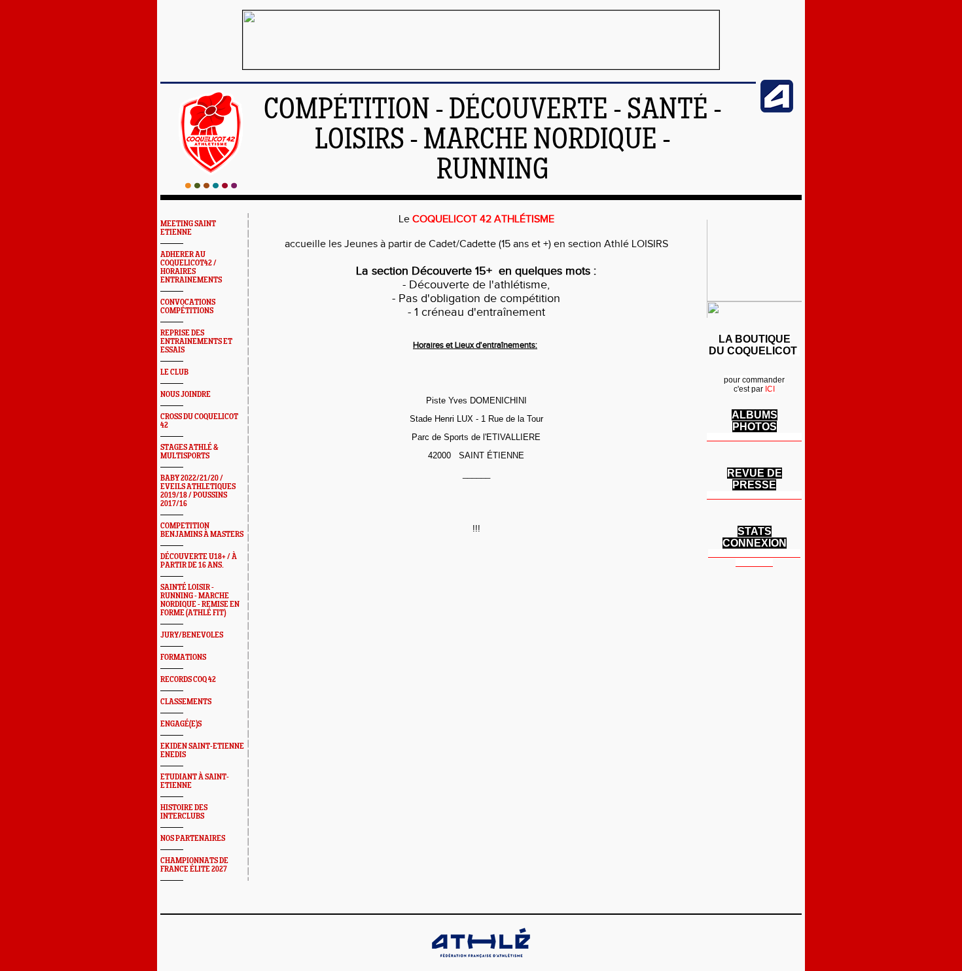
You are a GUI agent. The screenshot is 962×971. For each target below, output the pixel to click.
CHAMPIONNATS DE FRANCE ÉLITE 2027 (194, 865)
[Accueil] (211, 185)
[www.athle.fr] (776, 110)
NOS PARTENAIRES (192, 838)
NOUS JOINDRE (185, 394)
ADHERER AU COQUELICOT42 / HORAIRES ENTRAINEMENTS (191, 267)
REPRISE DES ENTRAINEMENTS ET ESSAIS (196, 341)
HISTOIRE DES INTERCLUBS (183, 812)
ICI (770, 389)
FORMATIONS (183, 657)
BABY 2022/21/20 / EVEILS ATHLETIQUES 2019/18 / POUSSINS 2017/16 (198, 491)
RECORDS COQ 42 (188, 679)
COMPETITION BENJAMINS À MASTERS (201, 530)
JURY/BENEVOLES (191, 635)
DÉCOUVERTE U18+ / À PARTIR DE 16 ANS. (198, 561)
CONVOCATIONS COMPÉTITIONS (187, 306)
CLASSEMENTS (185, 702)
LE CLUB (174, 372)
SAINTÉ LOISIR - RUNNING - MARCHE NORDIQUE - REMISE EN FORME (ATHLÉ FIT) (200, 600)
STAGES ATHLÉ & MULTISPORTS (189, 451)
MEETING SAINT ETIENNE (188, 228)
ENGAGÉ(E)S (181, 724)
